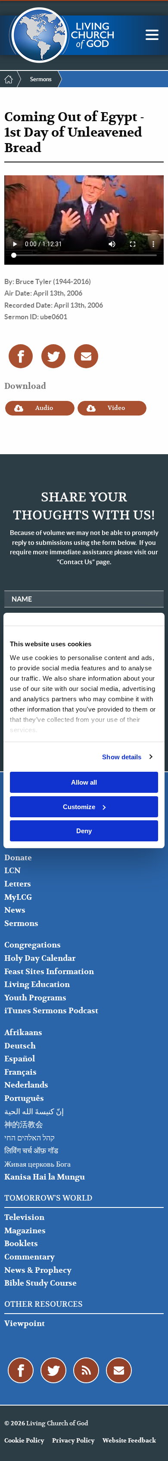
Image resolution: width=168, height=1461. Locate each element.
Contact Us (119, 1370)
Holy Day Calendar (39, 958)
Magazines (25, 1231)
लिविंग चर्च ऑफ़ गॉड (31, 1151)
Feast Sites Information (49, 972)
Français (20, 1072)
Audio (44, 408)
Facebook (21, 356)
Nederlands (26, 1085)
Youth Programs (35, 998)
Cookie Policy (24, 1441)
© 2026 (14, 1423)
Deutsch (20, 1046)
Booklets (21, 1244)
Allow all (84, 782)
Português (24, 1098)
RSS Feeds (86, 1370)
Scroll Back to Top (151, 1444)
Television (24, 1218)
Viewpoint (24, 1324)
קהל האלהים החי (29, 1138)
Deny (84, 830)
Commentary (29, 1257)
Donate (18, 858)
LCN (12, 871)
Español (19, 1059)
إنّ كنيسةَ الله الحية (34, 1112)
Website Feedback (129, 1441)
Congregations (32, 945)
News (14, 910)
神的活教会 (23, 1125)
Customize (79, 806)
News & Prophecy (38, 1270)
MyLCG (18, 897)
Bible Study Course (40, 1283)
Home (8, 79)
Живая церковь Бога (37, 1164)
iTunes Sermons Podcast (51, 1011)
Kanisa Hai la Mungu (44, 1177)
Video (116, 408)
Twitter (53, 356)
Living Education (37, 985)
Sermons (41, 79)
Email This (86, 356)
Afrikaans (23, 1033)
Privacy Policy (73, 1441)
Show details (121, 757)
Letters (17, 884)
